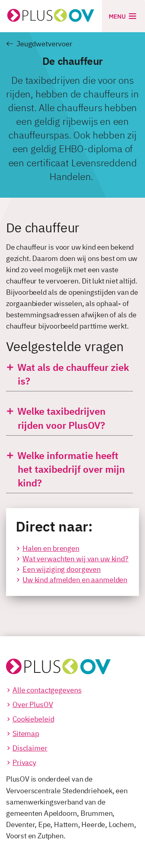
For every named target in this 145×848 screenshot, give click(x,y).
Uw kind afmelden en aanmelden (75, 579)
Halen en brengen (51, 548)
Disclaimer (30, 748)
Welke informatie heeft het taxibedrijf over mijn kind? (70, 469)
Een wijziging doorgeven (62, 569)
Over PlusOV (32, 704)
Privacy (24, 762)
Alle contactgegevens (46, 690)
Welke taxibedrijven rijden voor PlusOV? (60, 418)
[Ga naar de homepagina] (58, 659)
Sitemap (25, 733)
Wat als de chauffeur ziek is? (72, 374)
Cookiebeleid (33, 719)
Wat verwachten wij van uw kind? (75, 558)
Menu (118, 16)
